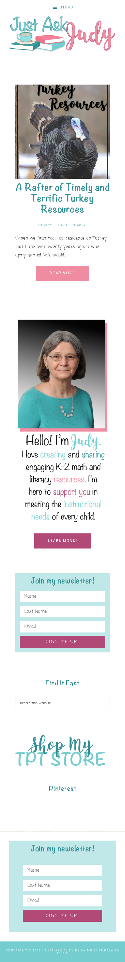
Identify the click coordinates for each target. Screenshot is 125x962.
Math (62, 225)
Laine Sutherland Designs (87, 952)
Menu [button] (67, 7)
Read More (62, 273)
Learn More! (62, 541)
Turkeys (80, 225)
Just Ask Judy (62, 34)
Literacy (44, 225)
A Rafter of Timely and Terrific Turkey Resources (62, 198)
